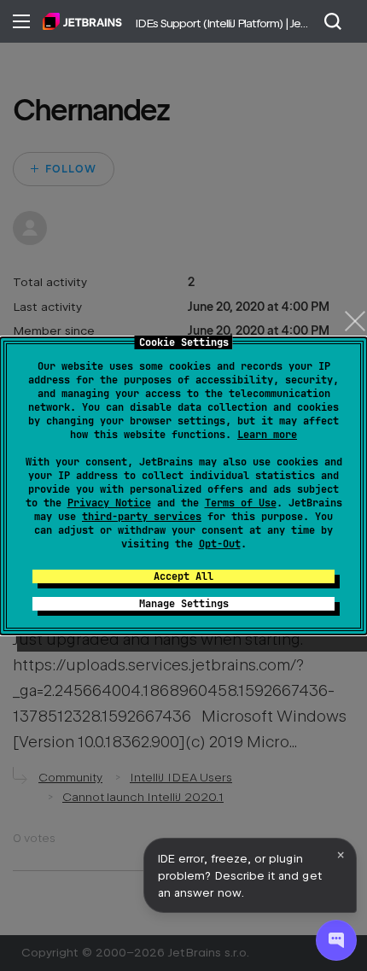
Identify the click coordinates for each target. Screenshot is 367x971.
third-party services (141, 517)
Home (82, 21)
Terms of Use (241, 503)
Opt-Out (220, 544)
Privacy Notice (109, 503)
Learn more (267, 435)
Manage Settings (184, 604)
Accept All (183, 576)
